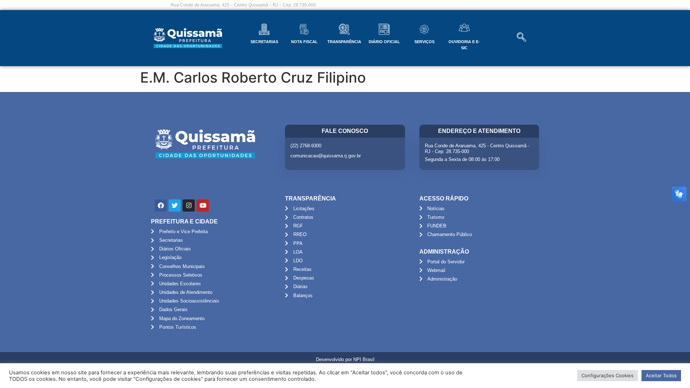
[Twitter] (175, 205)
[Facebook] (161, 205)
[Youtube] (203, 205)
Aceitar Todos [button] (661, 375)
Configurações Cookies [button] (607, 375)
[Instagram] (189, 205)
